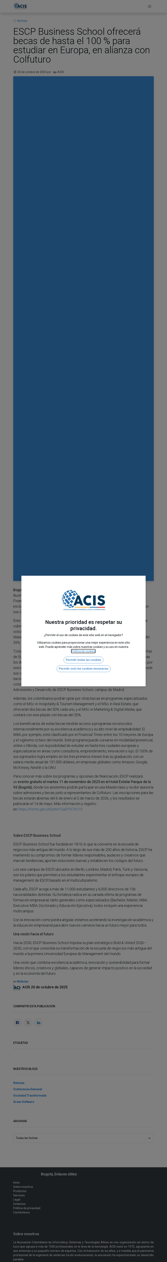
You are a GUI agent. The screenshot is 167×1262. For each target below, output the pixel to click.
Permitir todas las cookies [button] (83, 659)
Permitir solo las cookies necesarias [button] (83, 668)
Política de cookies (83, 651)
